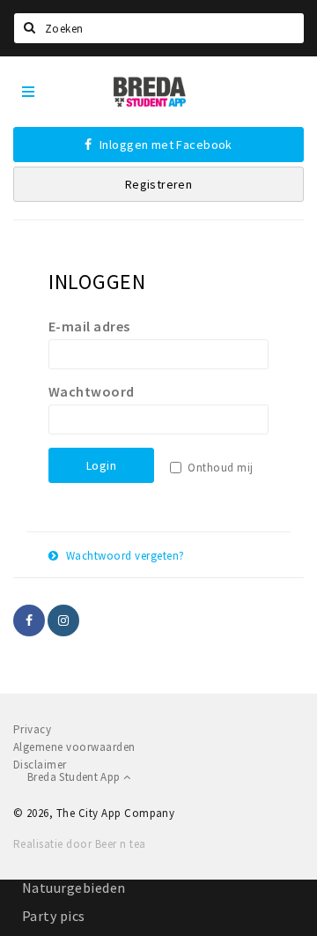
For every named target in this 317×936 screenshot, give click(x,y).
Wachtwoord (91, 391)
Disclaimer (40, 764)
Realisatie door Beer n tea (79, 843)
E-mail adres (89, 326)
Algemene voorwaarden (74, 746)
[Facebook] (29, 620)
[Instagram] (63, 620)
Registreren (159, 184)
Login (101, 465)
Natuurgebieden (74, 887)
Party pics (53, 916)
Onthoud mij (220, 467)
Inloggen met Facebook (164, 144)
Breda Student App (75, 776)
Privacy (32, 729)
